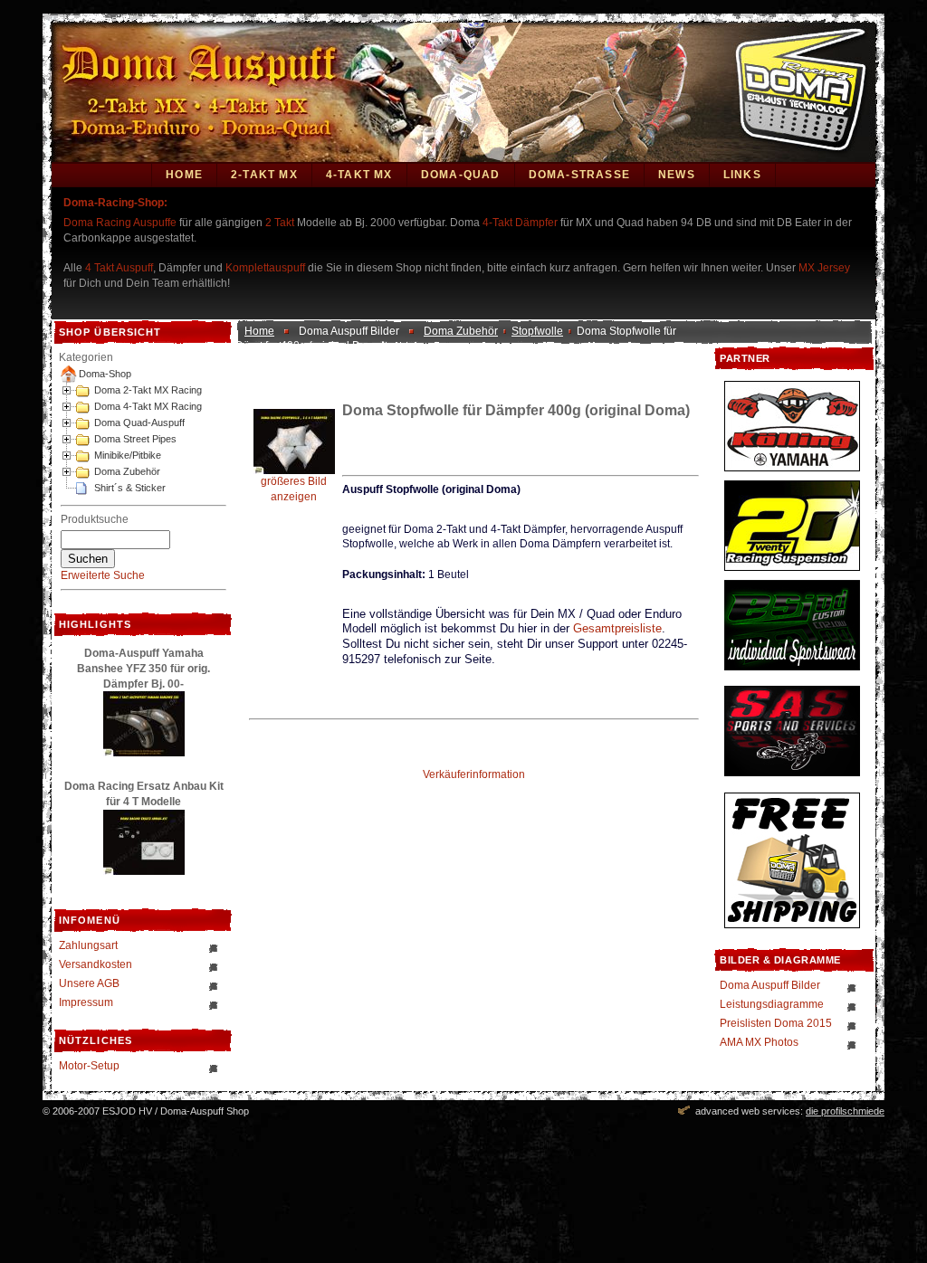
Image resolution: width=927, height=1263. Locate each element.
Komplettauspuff (265, 267)
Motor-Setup (89, 1065)
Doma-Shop (105, 373)
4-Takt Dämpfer (520, 222)
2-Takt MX (264, 174)
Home (184, 174)
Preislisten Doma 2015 (776, 1023)
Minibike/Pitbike (127, 455)
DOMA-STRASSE (579, 174)
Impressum (86, 1002)
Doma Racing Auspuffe (120, 222)
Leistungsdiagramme (772, 1004)
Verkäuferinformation (474, 774)
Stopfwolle (537, 331)
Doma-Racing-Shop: (115, 202)
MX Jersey (824, 267)
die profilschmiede (845, 1111)
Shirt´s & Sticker (130, 487)
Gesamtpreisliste (617, 628)
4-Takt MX (359, 174)
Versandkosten (95, 964)
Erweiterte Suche (103, 575)
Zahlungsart (88, 945)
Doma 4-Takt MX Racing (148, 406)
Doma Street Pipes (135, 438)
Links (742, 174)
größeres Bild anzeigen (294, 489)
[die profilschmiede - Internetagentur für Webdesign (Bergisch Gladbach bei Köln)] (684, 1111)
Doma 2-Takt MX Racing (148, 390)
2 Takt (279, 222)
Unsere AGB (89, 983)
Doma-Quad (461, 174)
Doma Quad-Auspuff (139, 422)
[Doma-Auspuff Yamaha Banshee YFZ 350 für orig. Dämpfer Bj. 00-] (144, 752)
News (676, 174)
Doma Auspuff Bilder (770, 985)
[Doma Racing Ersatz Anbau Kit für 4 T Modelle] (144, 871)
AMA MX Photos (759, 1042)
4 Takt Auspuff (119, 267)
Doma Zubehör (127, 471)
